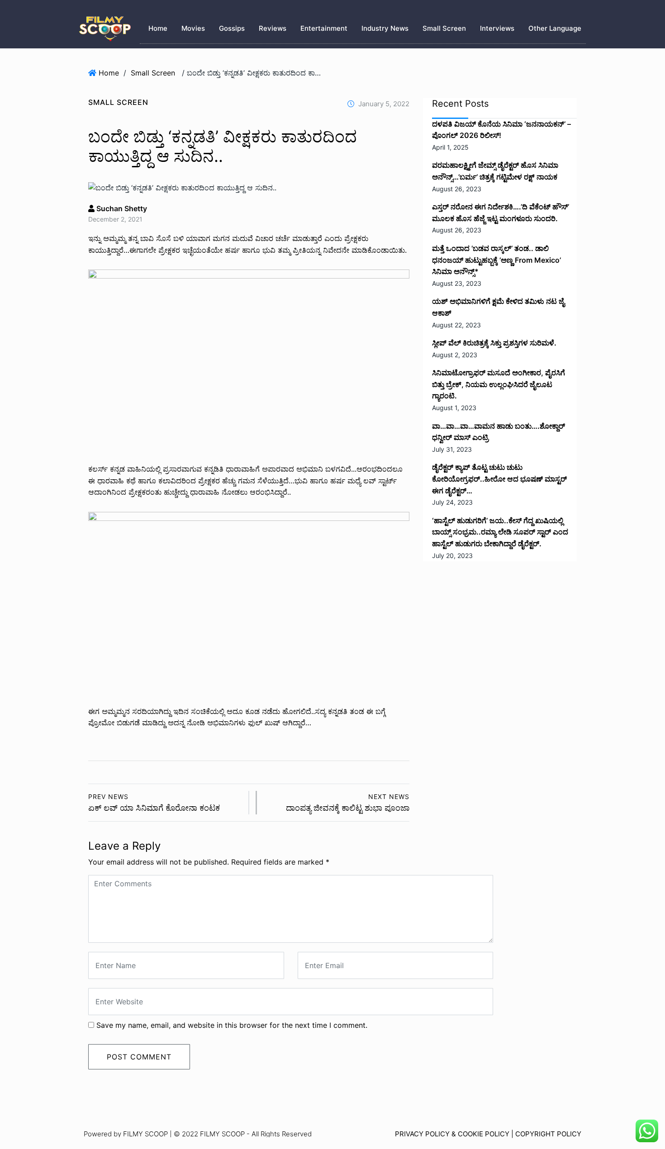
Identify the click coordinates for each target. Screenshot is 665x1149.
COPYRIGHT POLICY (548, 1134)
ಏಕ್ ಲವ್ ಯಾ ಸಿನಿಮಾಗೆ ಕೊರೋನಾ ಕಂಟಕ (154, 803)
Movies (193, 28)
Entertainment (323, 28)
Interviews (497, 28)
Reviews (272, 28)
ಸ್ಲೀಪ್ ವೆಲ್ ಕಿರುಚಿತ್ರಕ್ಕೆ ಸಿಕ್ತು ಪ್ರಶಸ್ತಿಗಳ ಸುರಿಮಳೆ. (494, 342)
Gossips (232, 28)
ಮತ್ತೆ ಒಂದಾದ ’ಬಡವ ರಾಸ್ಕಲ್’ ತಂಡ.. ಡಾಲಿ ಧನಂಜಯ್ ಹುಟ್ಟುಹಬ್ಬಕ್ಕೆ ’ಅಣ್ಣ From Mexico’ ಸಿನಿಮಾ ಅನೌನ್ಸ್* (496, 260)
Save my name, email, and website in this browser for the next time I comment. (231, 1025)
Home (157, 28)
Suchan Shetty (121, 208)
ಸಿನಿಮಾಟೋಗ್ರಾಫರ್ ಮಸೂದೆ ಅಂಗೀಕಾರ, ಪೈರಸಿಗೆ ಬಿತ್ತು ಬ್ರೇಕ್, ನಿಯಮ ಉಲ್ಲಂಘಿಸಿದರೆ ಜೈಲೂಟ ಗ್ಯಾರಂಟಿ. (498, 384)
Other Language (554, 28)
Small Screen (444, 28)
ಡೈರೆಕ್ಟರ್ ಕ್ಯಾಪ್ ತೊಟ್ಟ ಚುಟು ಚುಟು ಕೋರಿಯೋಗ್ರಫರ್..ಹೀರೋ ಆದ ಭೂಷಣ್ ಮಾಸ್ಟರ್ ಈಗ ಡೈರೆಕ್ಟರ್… (499, 479)
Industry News (384, 28)
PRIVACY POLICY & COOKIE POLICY (452, 1134)
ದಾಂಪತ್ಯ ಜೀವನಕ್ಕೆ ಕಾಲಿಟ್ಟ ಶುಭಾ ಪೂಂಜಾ (347, 803)
